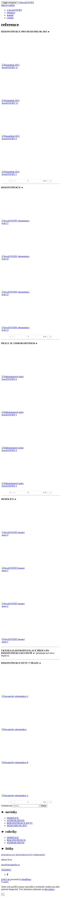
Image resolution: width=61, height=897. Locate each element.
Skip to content (8, 5)
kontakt (10, 15)
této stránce (49, 889)
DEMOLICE (13, 818)
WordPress (26, 879)
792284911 (6, 870)
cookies (10, 18)
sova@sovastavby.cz (10, 865)
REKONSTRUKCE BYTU (19, 823)
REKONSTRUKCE (16, 840)
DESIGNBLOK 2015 (17, 825)
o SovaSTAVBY (14, 10)
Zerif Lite (5, 879)
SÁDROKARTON (15, 820)
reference (11, 12)
